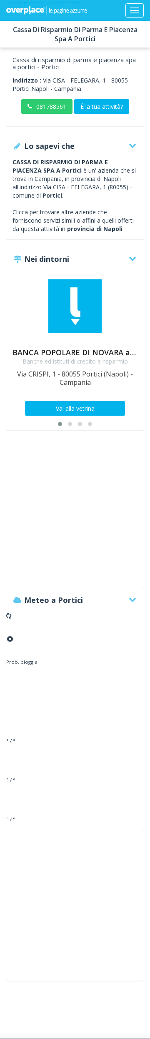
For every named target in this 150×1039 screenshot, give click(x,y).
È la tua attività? (101, 106)
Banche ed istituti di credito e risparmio (75, 361)
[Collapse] (134, 10)
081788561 (51, 106)
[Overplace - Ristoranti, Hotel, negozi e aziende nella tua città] (46, 10)
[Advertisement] (75, 514)
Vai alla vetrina (75, 408)
